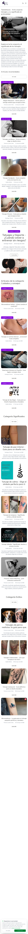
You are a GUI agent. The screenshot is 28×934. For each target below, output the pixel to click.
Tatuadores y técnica (7, 82)
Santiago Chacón (9, 218)
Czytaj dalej (14, 255)
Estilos (4, 157)
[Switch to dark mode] (23, 3)
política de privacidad (16, 928)
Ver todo (14, 76)
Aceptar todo (20, 930)
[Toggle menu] (25, 3)
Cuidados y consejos (9, 29)
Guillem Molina (9, 182)
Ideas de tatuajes (6, 119)
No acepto (8, 930)
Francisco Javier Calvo (7, 36)
